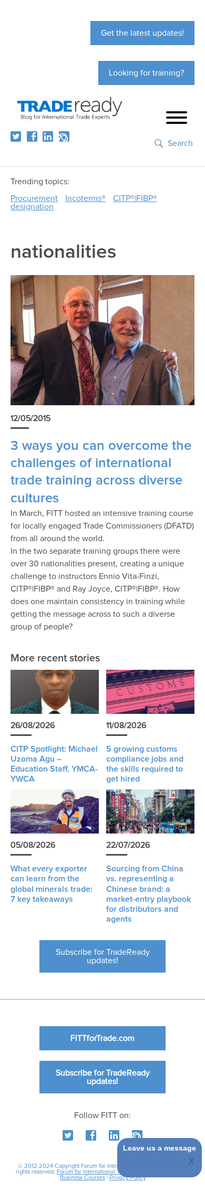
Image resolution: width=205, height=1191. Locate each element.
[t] (16, 136)
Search (180, 143)
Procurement (34, 198)
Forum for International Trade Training (105, 1172)
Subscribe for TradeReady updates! (103, 956)
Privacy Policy (127, 1178)
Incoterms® (85, 198)
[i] (64, 136)
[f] (32, 136)
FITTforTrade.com (102, 1038)
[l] (48, 136)
